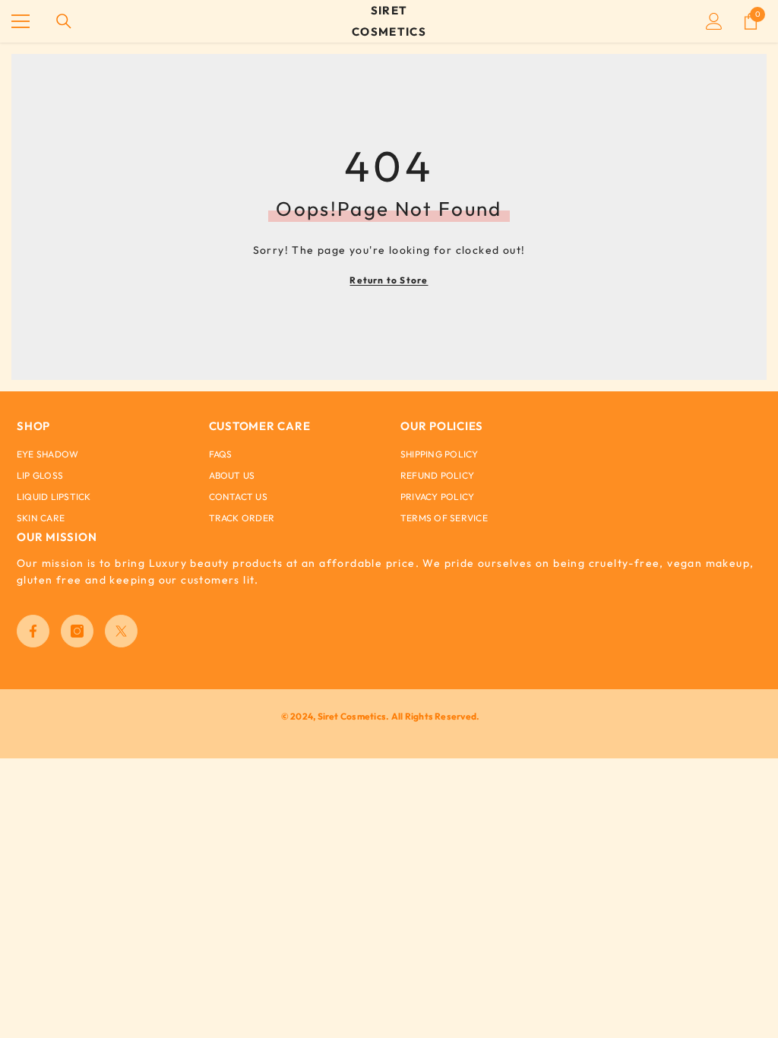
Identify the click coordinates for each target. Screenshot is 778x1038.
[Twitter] (121, 631)
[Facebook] (33, 631)
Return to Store (388, 280)
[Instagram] (77, 631)
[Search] (64, 21)
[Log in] (714, 21)
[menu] (20, 21)
